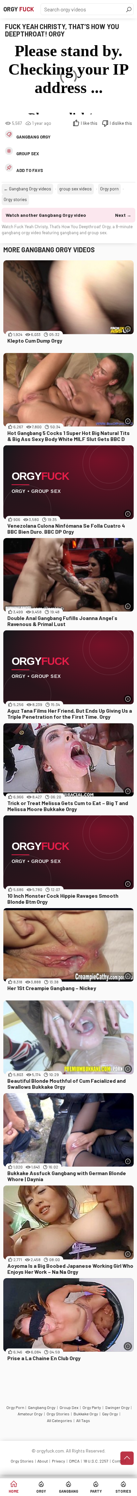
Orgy (18, 9)
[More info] (128, 329)
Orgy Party (91, 1407)
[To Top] (127, 1458)
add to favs (29, 170)
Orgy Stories (58, 1413)
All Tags (83, 1420)
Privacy (58, 1461)
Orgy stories (15, 199)
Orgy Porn (15, 1407)
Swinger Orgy (117, 1407)
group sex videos (75, 188)
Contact (119, 1461)
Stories (123, 1491)
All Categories (59, 1420)
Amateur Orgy (30, 1413)
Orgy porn (109, 188)
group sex (27, 153)
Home (14, 1491)
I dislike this (121, 123)
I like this (89, 123)
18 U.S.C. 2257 (95, 1461)
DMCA (74, 1461)
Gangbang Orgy (33, 137)
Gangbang (68, 1491)
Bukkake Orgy (85, 1413)
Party (96, 1491)
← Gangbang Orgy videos (27, 188)
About (42, 1461)
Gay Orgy (110, 1413)
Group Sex (69, 1407)
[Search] (128, 9)
